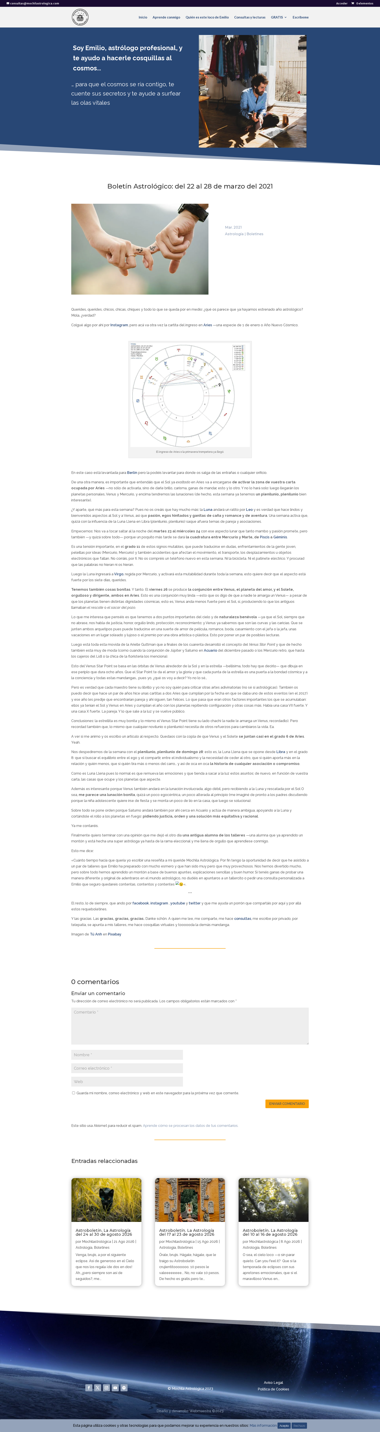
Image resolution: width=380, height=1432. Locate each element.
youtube (177, 903)
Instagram (119, 325)
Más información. (264, 1425)
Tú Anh (96, 934)
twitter (195, 903)
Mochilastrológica (96, 1241)
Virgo (118, 574)
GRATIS (277, 17)
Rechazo (299, 1425)
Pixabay (114, 934)
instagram (159, 903)
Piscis (264, 537)
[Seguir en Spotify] (124, 1387)
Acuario (210, 650)
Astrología (234, 234)
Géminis (280, 537)
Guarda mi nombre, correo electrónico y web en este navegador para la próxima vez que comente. (158, 1093)
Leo (249, 510)
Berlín (132, 473)
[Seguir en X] (97, 1387)
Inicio (143, 17)
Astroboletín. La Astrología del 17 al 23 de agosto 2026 (186, 1232)
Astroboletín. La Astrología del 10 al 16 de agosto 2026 (270, 1232)
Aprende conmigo (166, 17)
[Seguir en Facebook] (88, 1387)
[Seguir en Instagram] (106, 1387)
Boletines (255, 234)
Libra (280, 752)
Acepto (284, 1425)
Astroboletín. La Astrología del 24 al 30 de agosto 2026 (104, 1232)
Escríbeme (301, 17)
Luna (208, 510)
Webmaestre (200, 1411)
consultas (242, 919)
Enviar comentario (287, 1104)
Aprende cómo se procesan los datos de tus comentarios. (190, 1126)
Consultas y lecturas (249, 17)
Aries (207, 325)
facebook (140, 903)
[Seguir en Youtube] (115, 1387)
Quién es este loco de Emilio (207, 17)
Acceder (342, 3)
